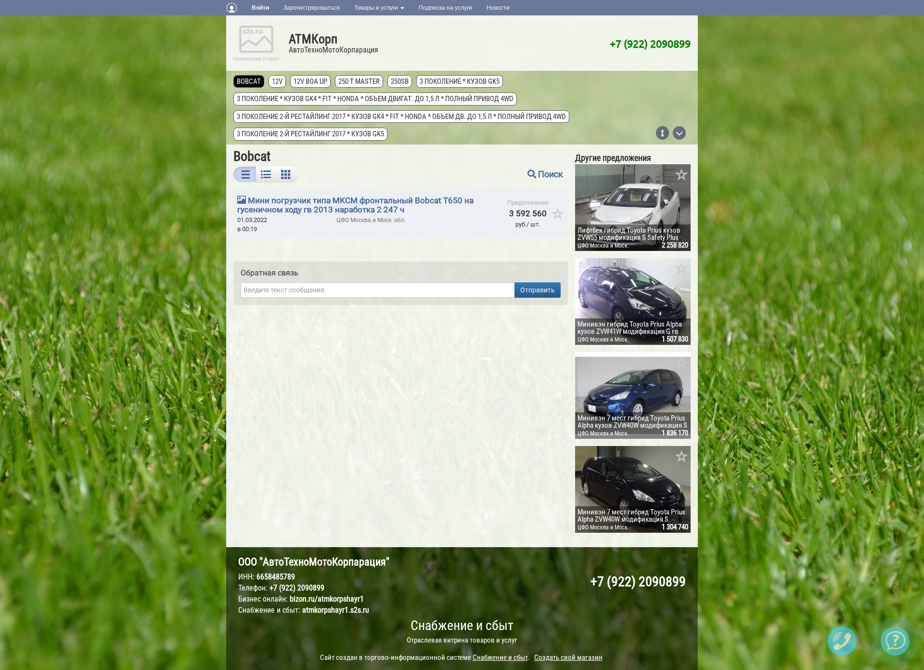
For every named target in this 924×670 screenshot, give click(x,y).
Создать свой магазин (568, 657)
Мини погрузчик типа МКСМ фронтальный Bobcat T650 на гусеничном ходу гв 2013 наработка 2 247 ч (355, 205)
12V (277, 81)
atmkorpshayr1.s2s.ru (335, 610)
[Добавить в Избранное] (682, 175)
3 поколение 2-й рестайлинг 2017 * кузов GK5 (310, 134)
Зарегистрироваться (311, 7)
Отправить (537, 290)
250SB (400, 81)
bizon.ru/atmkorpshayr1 (327, 599)
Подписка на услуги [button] (445, 7)
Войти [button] (260, 7)
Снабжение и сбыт (462, 625)
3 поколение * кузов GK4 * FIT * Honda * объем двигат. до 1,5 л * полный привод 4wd (375, 98)
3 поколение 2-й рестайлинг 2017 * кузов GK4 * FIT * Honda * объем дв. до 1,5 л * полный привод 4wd (401, 116)
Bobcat (249, 81)
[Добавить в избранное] (558, 217)
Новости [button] (498, 7)
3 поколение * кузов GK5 (460, 81)
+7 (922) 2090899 (650, 43)
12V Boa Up (310, 81)
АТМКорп (313, 39)
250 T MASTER (359, 81)
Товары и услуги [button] (376, 7)
